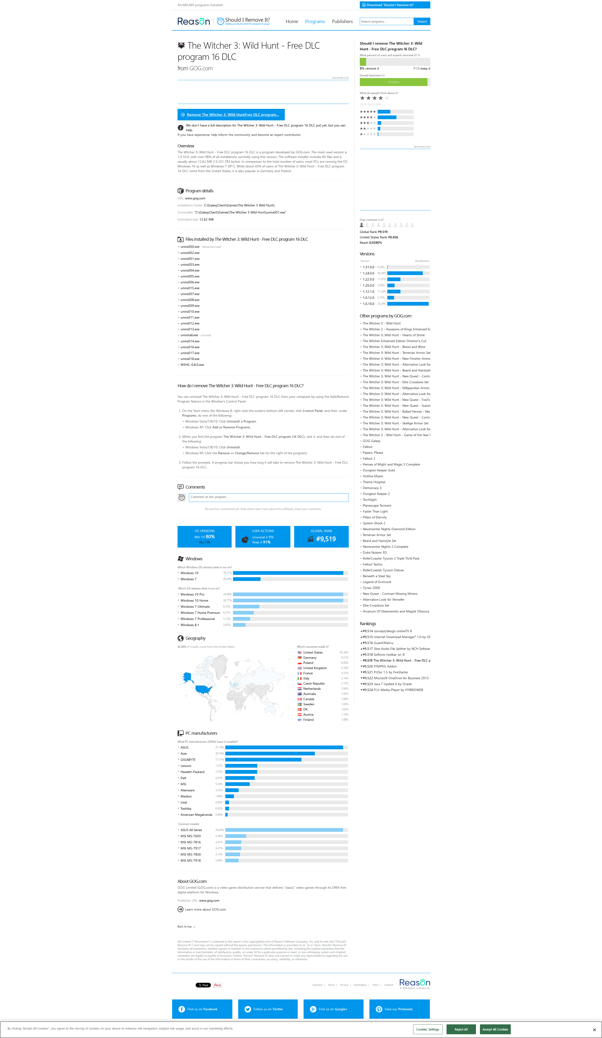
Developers (360, 984)
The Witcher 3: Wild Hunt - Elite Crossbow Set (396, 382)
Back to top (185, 926)
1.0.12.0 (368, 297)
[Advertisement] (395, 179)
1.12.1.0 (368, 291)
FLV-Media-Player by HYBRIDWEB (398, 689)
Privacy (344, 984)
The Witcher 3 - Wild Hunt (382, 323)
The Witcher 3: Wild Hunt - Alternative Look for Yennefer (403, 393)
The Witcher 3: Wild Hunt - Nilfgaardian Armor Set (399, 388)
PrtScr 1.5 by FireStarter (391, 672)
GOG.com (201, 68)
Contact (388, 984)
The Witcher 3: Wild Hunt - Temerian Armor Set (397, 352)
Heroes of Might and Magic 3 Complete (391, 464)
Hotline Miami (373, 476)
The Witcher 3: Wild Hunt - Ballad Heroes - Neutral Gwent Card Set (411, 411)
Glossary (317, 984)
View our (399, 1009)
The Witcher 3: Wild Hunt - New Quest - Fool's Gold (400, 399)
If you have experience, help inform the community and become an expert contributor (239, 134)
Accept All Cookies (495, 1029)
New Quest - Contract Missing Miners (390, 593)
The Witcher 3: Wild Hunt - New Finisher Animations (400, 358)
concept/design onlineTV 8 (393, 631)
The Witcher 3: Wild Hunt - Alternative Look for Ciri (399, 364)
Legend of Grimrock (377, 582)
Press (375, 984)
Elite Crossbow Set (376, 605)
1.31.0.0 (368, 267)
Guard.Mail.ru (383, 642)
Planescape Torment (377, 505)
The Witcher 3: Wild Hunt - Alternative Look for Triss (400, 429)
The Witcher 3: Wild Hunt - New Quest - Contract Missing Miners (410, 376)
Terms (331, 984)
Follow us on (268, 1009)
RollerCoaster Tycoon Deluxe (383, 570)
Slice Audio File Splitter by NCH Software (403, 648)
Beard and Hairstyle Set (379, 540)
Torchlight (370, 499)
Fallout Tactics (372, 564)
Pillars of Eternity (375, 517)
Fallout (367, 446)
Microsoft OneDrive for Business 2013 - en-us (407, 678)
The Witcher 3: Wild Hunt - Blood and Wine (394, 346)
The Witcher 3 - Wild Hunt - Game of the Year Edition (401, 435)
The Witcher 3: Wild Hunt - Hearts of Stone (394, 335)
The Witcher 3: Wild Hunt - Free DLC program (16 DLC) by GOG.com (424, 660)
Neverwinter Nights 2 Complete (385, 546)
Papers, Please (373, 452)
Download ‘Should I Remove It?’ (390, 5)
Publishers (342, 21)
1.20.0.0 (368, 285)
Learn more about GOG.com (205, 909)
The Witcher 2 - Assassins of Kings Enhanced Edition (400, 329)
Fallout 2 (369, 458)
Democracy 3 (372, 487)
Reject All (461, 1029)
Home (292, 21)
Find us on (202, 1009)
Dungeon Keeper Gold (379, 470)
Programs (315, 21)
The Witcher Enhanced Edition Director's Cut (394, 341)
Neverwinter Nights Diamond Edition (389, 529)
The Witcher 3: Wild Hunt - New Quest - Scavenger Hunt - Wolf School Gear (417, 405)
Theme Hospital (374, 482)
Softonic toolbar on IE (389, 654)
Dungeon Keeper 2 (376, 493)
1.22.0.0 (368, 279)
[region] (301, 1029)
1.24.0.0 (368, 273)
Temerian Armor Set (377, 535)
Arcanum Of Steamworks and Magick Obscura (396, 611)
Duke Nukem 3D (375, 552)
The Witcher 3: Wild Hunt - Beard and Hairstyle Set (399, 370)
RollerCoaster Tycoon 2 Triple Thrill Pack (391, 558)
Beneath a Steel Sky (377, 576)
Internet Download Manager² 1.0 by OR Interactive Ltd (413, 637)
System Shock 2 (374, 523)
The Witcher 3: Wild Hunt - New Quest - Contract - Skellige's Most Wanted (417, 417)
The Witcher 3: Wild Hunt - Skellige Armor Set (395, 423)
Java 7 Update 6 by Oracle (393, 684)
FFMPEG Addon (385, 666)
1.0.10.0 (368, 303)
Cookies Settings (427, 1029)
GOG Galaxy (371, 440)
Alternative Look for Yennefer (383, 599)
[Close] (594, 1030)
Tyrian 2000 (371, 587)
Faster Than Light (375, 511)
